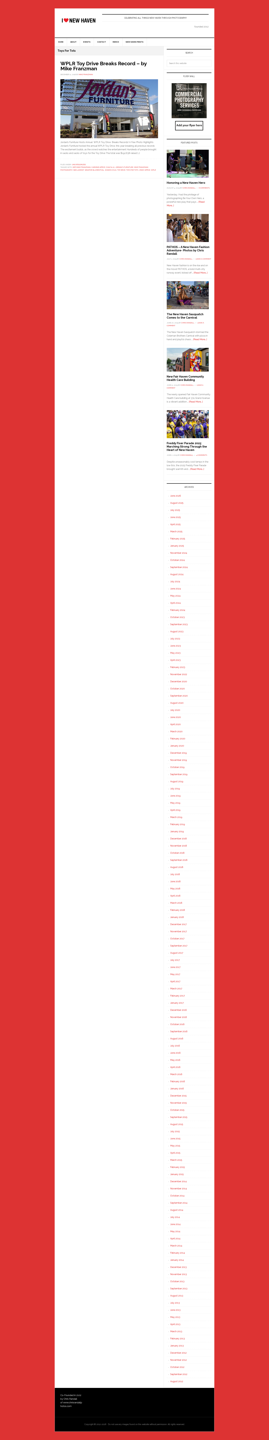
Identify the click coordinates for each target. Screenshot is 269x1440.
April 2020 (175, 724)
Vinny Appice (144, 170)
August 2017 (176, 953)
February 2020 (177, 738)
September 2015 (178, 1117)
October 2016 (177, 1024)
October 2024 (177, 560)
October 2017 (177, 938)
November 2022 (178, 674)
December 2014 (178, 1181)
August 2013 (176, 1295)
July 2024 (175, 581)
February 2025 (177, 538)
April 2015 (175, 1153)
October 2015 (177, 1110)
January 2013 (177, 1345)
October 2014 (177, 1195)
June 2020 (175, 717)
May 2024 (175, 595)
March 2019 (176, 817)
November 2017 (178, 931)
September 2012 (178, 1374)
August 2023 (176, 631)
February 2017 (177, 995)
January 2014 (177, 1260)
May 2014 (175, 1231)
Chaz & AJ (110, 167)
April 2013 (175, 1324)
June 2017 (175, 967)
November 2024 (178, 553)
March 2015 (176, 1160)
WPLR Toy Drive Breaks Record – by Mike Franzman (103, 65)
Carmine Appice (98, 167)
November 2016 (178, 1017)
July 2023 (175, 638)
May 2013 (175, 1317)
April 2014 (175, 1238)
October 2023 (177, 617)
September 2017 (178, 945)
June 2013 (175, 1310)
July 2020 (175, 710)
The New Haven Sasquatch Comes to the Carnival (185, 316)
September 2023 (179, 624)
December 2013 (178, 1267)
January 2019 (177, 831)
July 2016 (175, 1045)
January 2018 (177, 917)
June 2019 (175, 795)
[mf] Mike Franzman (82, 167)
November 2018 (178, 845)
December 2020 (178, 681)
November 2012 (178, 1360)
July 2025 (175, 510)
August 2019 (176, 781)
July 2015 (175, 1131)
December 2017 (178, 924)
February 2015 (177, 1167)
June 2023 (175, 645)
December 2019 (178, 753)
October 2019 (177, 767)
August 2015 (176, 1124)
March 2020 (176, 731)
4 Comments (201, 455)
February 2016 (177, 1081)
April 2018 (175, 895)
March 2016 (176, 1074)
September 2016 (178, 1031)
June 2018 (175, 881)
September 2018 (178, 860)
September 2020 (179, 695)
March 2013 (176, 1331)
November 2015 (178, 1103)
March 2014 (176, 1245)
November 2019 (178, 760)
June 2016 (175, 1053)
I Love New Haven (78, 20)
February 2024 (177, 610)
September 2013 (178, 1288)
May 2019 (175, 803)
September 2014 (178, 1203)
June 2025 (175, 517)
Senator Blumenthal (94, 170)
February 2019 (177, 824)
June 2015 (175, 1138)
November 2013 (178, 1274)
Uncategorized (79, 165)
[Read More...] (200, 272)
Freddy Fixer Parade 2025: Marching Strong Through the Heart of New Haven (187, 447)
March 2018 (176, 903)
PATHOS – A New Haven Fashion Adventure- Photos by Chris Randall (188, 250)
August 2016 (176, 1038)
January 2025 (177, 545)
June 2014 (175, 1224)
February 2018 (177, 910)
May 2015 (175, 1145)
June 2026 (175, 495)
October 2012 (177, 1367)
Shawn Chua (110, 170)
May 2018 (175, 888)
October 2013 (177, 1281)
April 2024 (175, 603)
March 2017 (176, 988)
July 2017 (175, 960)
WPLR (153, 170)
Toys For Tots (132, 170)
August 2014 (176, 1210)
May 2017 (175, 974)
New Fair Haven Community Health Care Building (185, 378)
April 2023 (175, 660)
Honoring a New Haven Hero (186, 182)
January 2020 (177, 745)
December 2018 (178, 838)
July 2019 (175, 788)
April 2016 (175, 1067)
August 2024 (177, 574)
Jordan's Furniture (124, 167)
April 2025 (175, 524)
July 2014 (175, 1217)
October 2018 (177, 853)
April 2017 (175, 981)
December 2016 (178, 1010)
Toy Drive (121, 170)
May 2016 (175, 1060)
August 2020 (177, 703)
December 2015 (178, 1095)
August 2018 (176, 867)
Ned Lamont (78, 170)
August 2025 (176, 503)
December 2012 (178, 1352)
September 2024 (179, 567)
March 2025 (176, 531)
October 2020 (177, 688)
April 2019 (175, 810)
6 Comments (204, 188)
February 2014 (177, 1253)
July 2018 (175, 874)
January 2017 (177, 1003)
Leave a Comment (203, 259)
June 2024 (175, 588)
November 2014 (178, 1188)
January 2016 (177, 1088)
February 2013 (177, 1338)
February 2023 (177, 667)
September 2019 (178, 774)
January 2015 (177, 1174)
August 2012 (176, 1381)
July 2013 (175, 1303)
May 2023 (175, 653)
